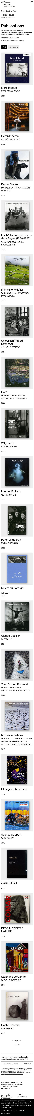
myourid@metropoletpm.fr (14, 41)
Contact (19, 1094)
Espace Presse (22, 1097)
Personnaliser (5, 1113)
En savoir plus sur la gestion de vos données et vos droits (16, 1073)
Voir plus (4, 593)
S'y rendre (4, 1088)
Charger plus (17, 1040)
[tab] (4, 47)
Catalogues (14, 47)
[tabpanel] (17, 549)
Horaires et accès (7, 17)
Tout (4, 47)
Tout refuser (19, 1111)
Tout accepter (7, 1111)
